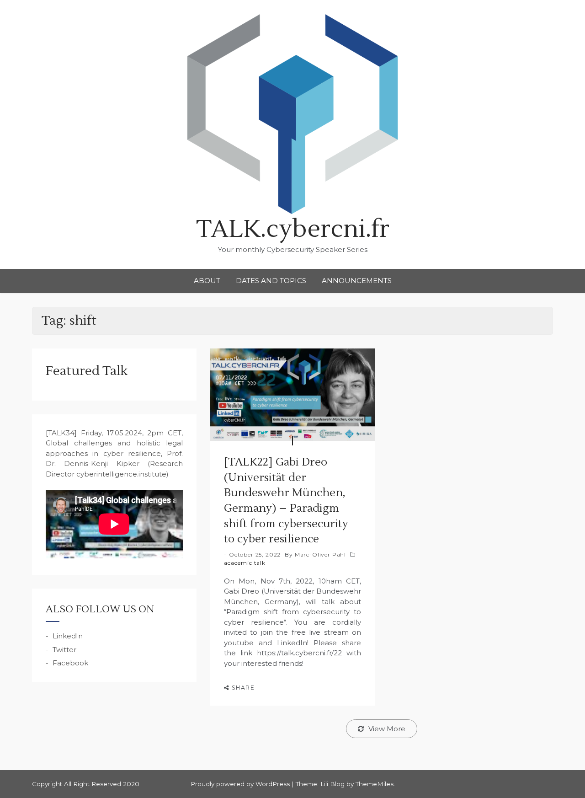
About (207, 280)
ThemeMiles (375, 783)
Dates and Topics (271, 280)
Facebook (70, 663)
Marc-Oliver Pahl (320, 554)
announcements (357, 280)
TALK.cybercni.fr (292, 229)
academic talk (245, 562)
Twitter (64, 649)
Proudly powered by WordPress (241, 783)
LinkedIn (68, 636)
